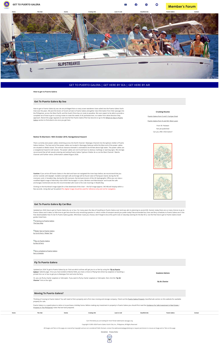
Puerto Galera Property (136, 299)
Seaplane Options (163, 273)
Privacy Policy (113, 332)
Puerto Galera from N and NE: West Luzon (163, 121)
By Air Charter (162, 281)
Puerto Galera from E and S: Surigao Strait (163, 116)
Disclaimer (104, 332)
